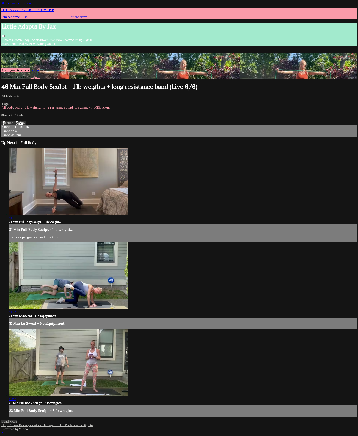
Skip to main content (16, 3)
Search (17, 40)
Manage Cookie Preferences (62, 425)
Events (35, 40)
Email (22, 123)
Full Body (6, 96)
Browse (6, 40)
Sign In (51, 43)
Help (5, 425)
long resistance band (58, 107)
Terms (14, 425)
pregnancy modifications (92, 107)
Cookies (36, 425)
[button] (3, 36)
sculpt (19, 107)
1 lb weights (33, 107)
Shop (26, 40)
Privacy (24, 425)
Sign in (88, 40)
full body (7, 107)
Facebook (8, 123)
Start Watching (73, 40)
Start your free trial (15, 70)
